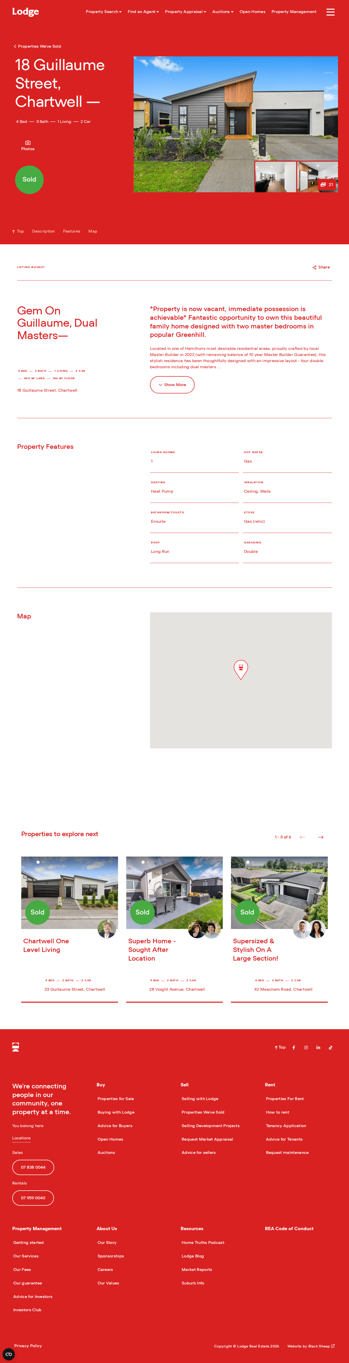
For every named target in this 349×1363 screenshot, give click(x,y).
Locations (21, 1138)
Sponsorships (110, 1256)
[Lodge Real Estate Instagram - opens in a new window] (306, 1047)
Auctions (106, 1153)
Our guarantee (27, 1283)
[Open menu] (330, 12)
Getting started (28, 1243)
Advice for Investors (32, 1297)
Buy (101, 1085)
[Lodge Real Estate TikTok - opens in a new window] (330, 1047)
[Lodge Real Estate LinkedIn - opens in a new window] (318, 1047)
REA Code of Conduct (289, 1229)
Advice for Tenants (284, 1139)
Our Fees (21, 1270)
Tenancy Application (285, 1126)
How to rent (277, 1112)
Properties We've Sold (203, 1112)
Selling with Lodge (199, 1099)
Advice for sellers (198, 1153)
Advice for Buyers (114, 1126)
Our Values (108, 1283)
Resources (192, 1229)
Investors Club (26, 1310)
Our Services (25, 1256)
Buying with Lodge (115, 1112)
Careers (105, 1270)
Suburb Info (192, 1283)
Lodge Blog (192, 1256)
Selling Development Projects (210, 1126)
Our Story (107, 1243)
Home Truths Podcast (202, 1243)
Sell (185, 1085)
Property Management (37, 1229)
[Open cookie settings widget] (9, 1354)
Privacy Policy (28, 1346)
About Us (107, 1229)
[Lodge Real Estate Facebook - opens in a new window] (294, 1047)
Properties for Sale (115, 1099)
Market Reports (196, 1270)
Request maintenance (287, 1153)
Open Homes (110, 1139)
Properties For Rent (284, 1099)
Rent (270, 1085)
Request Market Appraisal (207, 1139)
